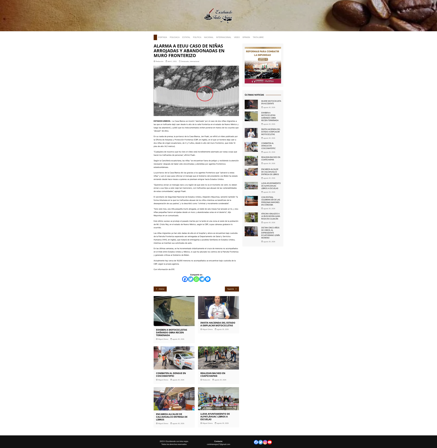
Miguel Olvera (163, 339)
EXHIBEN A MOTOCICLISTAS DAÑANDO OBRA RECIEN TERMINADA (171, 332)
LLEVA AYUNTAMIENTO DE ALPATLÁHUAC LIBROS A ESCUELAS (215, 416)
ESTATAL (186, 37)
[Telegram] (202, 279)
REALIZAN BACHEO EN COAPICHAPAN (212, 374)
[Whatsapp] (196, 279)
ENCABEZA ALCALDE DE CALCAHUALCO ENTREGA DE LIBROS (171, 417)
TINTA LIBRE (258, 37)
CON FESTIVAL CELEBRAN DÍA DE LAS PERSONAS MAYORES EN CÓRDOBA (270, 201)
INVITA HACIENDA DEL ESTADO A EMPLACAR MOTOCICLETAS (217, 324)
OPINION (246, 37)
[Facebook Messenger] (208, 279)
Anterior (161, 289)
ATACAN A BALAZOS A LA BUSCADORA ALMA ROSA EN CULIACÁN (270, 216)
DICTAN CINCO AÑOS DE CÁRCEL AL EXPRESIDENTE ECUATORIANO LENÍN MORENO (270, 232)
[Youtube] (269, 442)
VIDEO (237, 37)
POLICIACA (175, 37)
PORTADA (162, 37)
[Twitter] (190, 279)
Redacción (159, 61)
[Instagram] (265, 442)
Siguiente (230, 289)
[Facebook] (185, 279)
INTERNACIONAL (223, 37)
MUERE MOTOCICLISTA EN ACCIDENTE (271, 102)
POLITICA (197, 37)
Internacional (194, 61)
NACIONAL (208, 37)
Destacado (185, 61)
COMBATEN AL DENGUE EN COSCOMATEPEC (171, 374)
